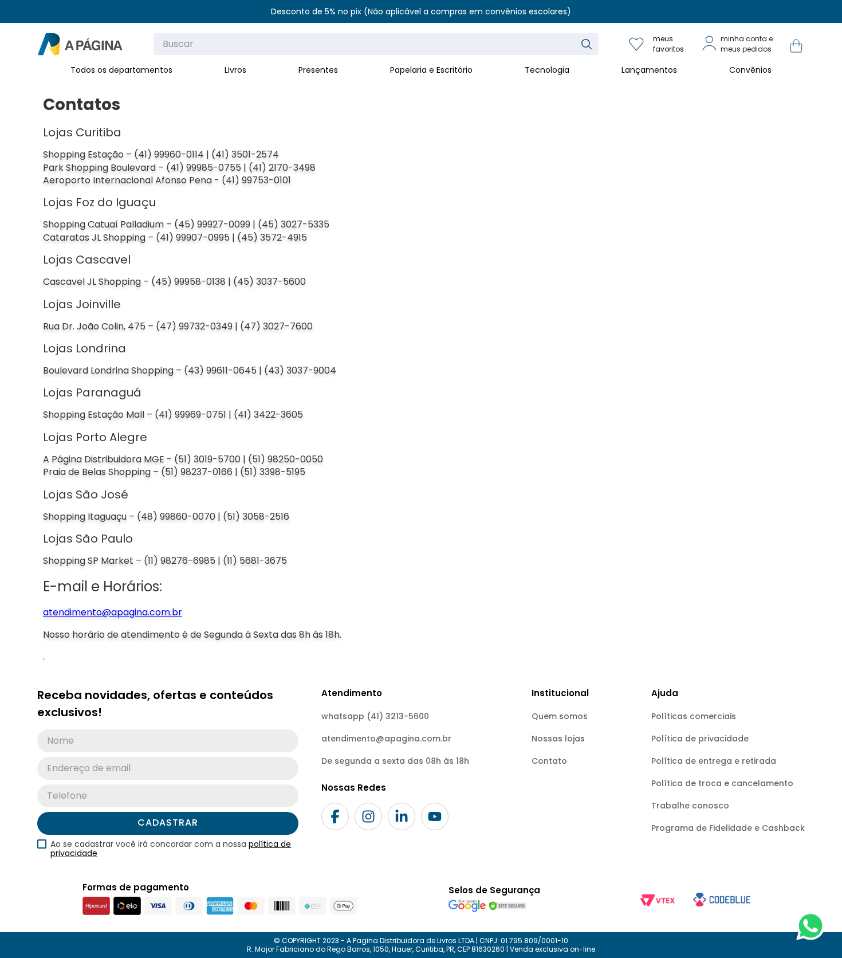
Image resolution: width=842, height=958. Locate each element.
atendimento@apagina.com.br (112, 612)
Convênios (750, 70)
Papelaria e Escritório (431, 70)
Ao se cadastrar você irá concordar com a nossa (170, 848)
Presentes (318, 70)
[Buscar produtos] (588, 44)
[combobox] (376, 44)
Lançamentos (649, 70)
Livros (235, 70)
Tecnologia (547, 70)
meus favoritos (668, 44)
